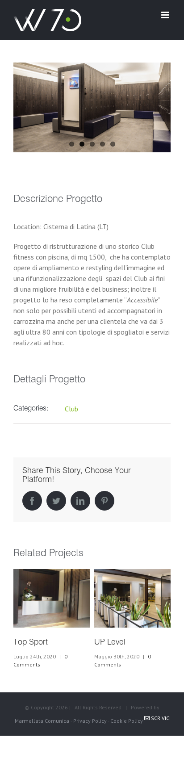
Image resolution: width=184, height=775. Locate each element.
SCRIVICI (160, 718)
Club (71, 408)
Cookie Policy (126, 720)
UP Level (109, 642)
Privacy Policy (90, 720)
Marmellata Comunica (42, 720)
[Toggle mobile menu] (166, 15)
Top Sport (30, 642)
